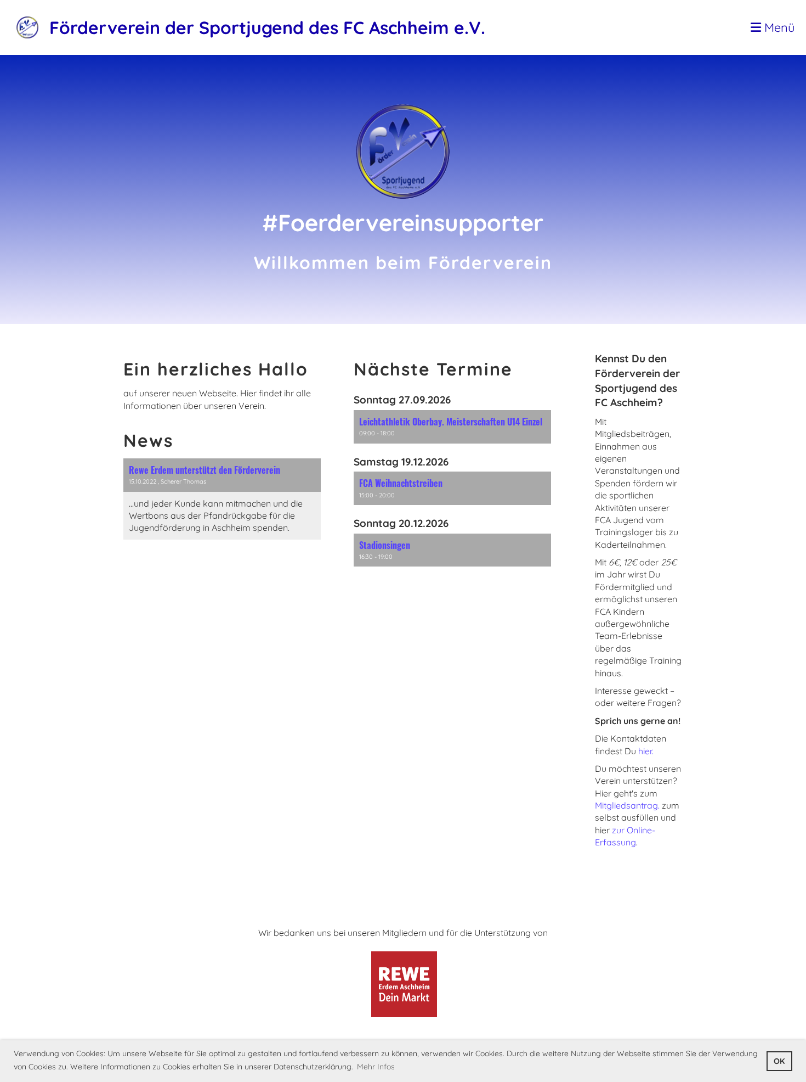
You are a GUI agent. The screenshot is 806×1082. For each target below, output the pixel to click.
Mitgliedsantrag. (628, 805)
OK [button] (779, 1061)
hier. (646, 750)
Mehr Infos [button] (376, 1067)
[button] (452, 427)
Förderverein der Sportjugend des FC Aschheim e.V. (267, 27)
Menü (778, 27)
